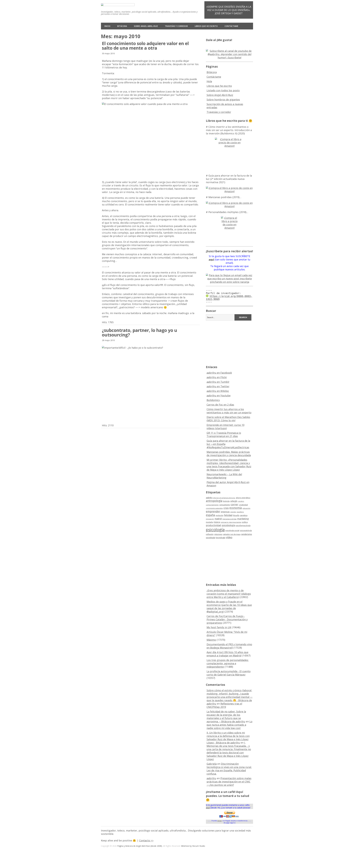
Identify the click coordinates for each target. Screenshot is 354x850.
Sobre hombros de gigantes (223, 99)
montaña (209, 522)
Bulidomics (213, 400)
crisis (226, 508)
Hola (209, 81)
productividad (213, 525)
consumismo (224, 504)
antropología (214, 501)
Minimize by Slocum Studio (193, 846)
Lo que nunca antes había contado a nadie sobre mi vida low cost (229, 725)
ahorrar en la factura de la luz (224, 498)
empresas (225, 511)
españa (210, 515)
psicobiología (228, 525)
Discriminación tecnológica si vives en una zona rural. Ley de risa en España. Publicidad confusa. (229, 768)
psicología (215, 529)
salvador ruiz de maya (231, 534)
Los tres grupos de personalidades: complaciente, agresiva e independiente (228, 663)
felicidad (228, 515)
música (217, 522)
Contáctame (231, 26)
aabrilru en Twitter (218, 386)
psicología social (232, 530)
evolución (219, 515)
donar (219, 821)
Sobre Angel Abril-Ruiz (146, 26)
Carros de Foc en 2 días (220, 404)
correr (234, 504)
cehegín (233, 501)
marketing (243, 518)
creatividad (243, 505)
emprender (213, 511)
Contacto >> (146, 840)
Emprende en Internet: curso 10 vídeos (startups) (225, 426)
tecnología (220, 537)
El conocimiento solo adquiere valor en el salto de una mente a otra (145, 45)
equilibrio (240, 512)
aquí (208, 807)
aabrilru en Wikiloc (218, 391)
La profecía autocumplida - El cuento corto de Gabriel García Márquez (229, 673)
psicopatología (246, 530)
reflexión (210, 534)
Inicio (107, 26)
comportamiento (212, 505)
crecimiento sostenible (214, 508)
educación (246, 508)
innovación (210, 519)
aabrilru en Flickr (217, 377)
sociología (210, 537)
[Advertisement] (229, 342)
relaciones (218, 534)
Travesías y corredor (176, 26)
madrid (218, 518)
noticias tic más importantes (231, 522)
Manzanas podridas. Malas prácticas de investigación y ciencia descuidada (229, 453)
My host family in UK (219, 627)
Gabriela (212, 763)
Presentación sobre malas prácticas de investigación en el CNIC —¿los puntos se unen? (229, 782)
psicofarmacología (243, 525)
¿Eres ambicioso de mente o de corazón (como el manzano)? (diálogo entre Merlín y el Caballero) (229, 594)
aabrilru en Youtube (219, 395)
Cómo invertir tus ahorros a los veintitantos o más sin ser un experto (229, 411)
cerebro (241, 501)
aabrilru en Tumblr (218, 381)
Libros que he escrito (206, 26)
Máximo (211, 639)
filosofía (236, 515)
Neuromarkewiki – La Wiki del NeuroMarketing (224, 476)
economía (235, 508)
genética (243, 515)
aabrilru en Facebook (219, 372)
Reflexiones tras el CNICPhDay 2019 (224, 705)
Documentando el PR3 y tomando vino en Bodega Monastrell (229, 646)
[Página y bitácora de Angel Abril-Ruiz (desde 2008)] (118, 4)
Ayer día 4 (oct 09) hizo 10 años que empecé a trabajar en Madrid (227, 654)
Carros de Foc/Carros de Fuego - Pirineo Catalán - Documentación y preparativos (227, 619)
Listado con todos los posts (223, 90)
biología (226, 501)
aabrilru (209, 497)
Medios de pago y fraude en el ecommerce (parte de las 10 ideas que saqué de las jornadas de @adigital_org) (229, 606)
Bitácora (122, 26)
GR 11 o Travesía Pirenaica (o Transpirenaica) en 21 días (224, 434)
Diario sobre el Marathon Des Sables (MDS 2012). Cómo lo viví (228, 418)
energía (233, 512)
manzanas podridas (229, 519)
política (245, 522)
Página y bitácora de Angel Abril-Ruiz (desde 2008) (139, 846)
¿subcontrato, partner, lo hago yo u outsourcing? (139, 332)
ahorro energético (243, 498)
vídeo (229, 537)
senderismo (246, 534)
